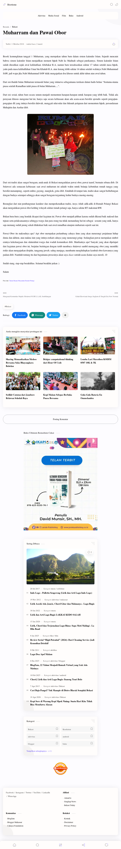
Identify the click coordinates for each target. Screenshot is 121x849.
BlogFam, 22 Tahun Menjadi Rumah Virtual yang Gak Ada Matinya (59, 666)
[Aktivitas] (41, 15)
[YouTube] (37, 792)
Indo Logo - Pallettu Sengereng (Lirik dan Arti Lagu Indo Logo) (61, 592)
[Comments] (106, 845)
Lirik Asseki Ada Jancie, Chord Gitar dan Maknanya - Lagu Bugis (62, 603)
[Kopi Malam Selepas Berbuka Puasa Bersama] (60, 381)
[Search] (111, 4)
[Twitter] (28, 792)
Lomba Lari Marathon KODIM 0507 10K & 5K (96, 361)
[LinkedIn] (46, 792)
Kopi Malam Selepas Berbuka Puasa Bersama (57, 396)
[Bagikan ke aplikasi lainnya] (65, 315)
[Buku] (71, 15)
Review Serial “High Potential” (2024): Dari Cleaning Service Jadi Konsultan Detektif (62, 641)
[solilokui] (60, 588)
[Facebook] (10, 792)
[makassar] (64, 599)
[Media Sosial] (53, 15)
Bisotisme (12, 4)
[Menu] (60, 845)
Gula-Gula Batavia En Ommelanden (91, 396)
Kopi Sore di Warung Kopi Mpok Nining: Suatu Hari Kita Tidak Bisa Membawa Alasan (61, 703)
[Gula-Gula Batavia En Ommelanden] (98, 381)
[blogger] (62, 661)
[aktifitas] (53, 650)
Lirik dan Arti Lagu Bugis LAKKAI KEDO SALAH (55, 614)
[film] (56, 635)
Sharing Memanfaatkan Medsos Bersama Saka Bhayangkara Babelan (21, 363)
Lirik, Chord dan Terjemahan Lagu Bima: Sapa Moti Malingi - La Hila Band (62, 627)
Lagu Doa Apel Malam (41, 654)
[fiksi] (52, 635)
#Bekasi (8, 306)
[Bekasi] (62, 686)
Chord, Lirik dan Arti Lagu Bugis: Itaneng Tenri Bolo (56, 679)
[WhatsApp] (12, 796)
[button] (116, 4)
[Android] (79, 15)
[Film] (64, 15)
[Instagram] (20, 792)
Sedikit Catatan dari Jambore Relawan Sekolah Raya (20, 396)
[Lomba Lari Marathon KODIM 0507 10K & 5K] (98, 346)
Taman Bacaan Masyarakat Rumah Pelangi (21, 281)
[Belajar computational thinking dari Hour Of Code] (60, 346)
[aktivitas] (56, 599)
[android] (63, 675)
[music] (54, 588)
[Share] (83, 845)
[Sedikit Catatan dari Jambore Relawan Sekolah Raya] (23, 381)
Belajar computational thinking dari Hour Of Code (58, 361)
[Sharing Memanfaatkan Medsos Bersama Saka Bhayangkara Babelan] (23, 346)
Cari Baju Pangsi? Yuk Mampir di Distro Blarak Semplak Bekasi (61, 690)
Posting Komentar (60, 419)
